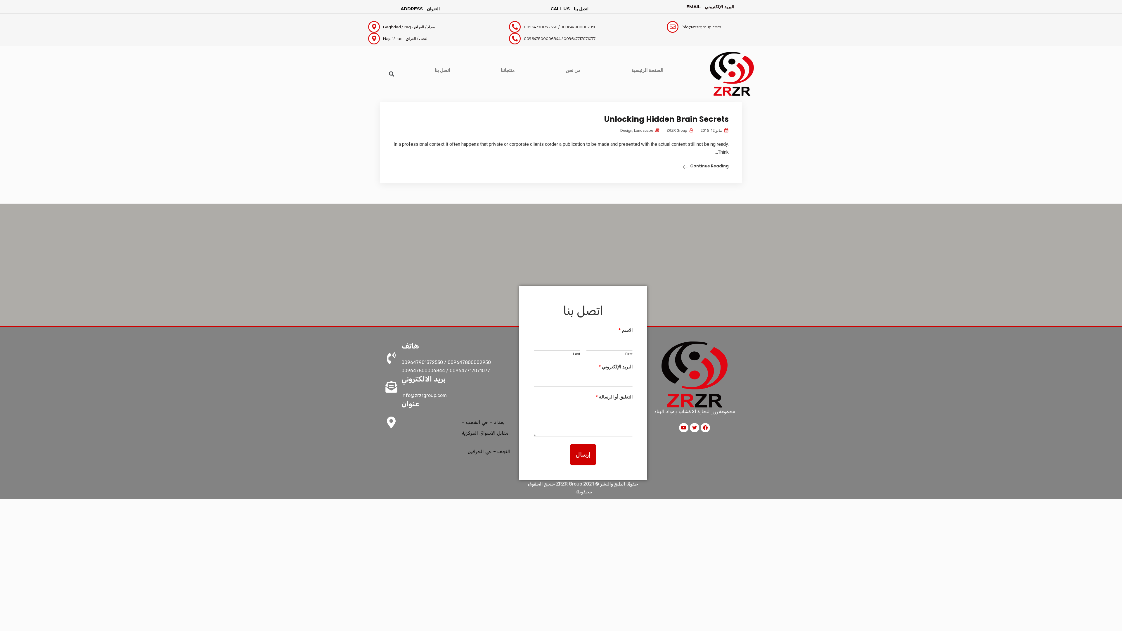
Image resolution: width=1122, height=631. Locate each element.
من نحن (573, 70)
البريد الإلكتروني (616, 367)
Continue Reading (709, 166)
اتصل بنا (442, 70)
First (629, 354)
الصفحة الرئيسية (647, 70)
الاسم (626, 330)
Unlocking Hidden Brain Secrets (666, 119)
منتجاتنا (508, 70)
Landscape (643, 130)
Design (626, 130)
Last (576, 354)
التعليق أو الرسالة (614, 397)
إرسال (583, 454)
